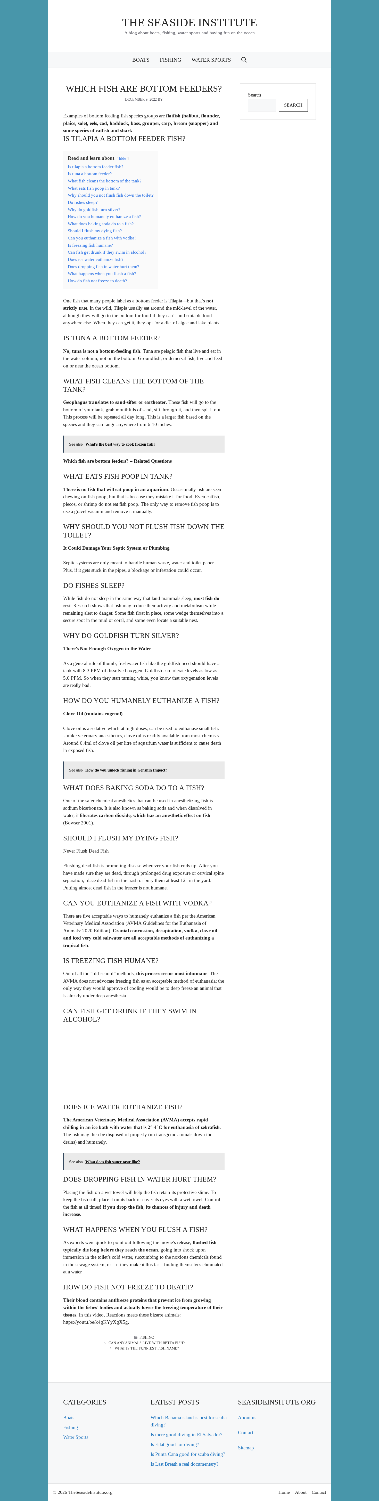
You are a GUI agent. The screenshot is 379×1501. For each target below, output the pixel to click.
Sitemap (246, 1447)
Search (254, 95)
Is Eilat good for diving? (175, 1444)
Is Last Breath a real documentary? (184, 1464)
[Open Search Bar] (244, 60)
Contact (245, 1432)
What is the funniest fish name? (147, 1348)
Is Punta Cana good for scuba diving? (188, 1454)
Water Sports (211, 60)
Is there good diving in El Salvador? (186, 1434)
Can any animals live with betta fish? (147, 1343)
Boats (141, 60)
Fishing (170, 60)
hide (122, 158)
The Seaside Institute (189, 22)
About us (247, 1417)
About (301, 1492)
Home (284, 1492)
